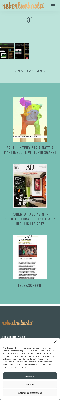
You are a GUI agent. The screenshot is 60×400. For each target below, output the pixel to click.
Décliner (30, 384)
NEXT (40, 71)
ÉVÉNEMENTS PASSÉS (14, 336)
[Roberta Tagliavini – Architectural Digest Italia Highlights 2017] (30, 186)
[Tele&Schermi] (30, 257)
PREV (20, 71)
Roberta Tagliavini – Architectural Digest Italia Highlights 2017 (30, 219)
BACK (30, 71)
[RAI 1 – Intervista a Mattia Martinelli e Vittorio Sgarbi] (30, 119)
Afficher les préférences (30, 392)
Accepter (30, 376)
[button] (55, 341)
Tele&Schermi (30, 285)
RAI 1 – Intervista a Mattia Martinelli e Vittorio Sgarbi (30, 150)
